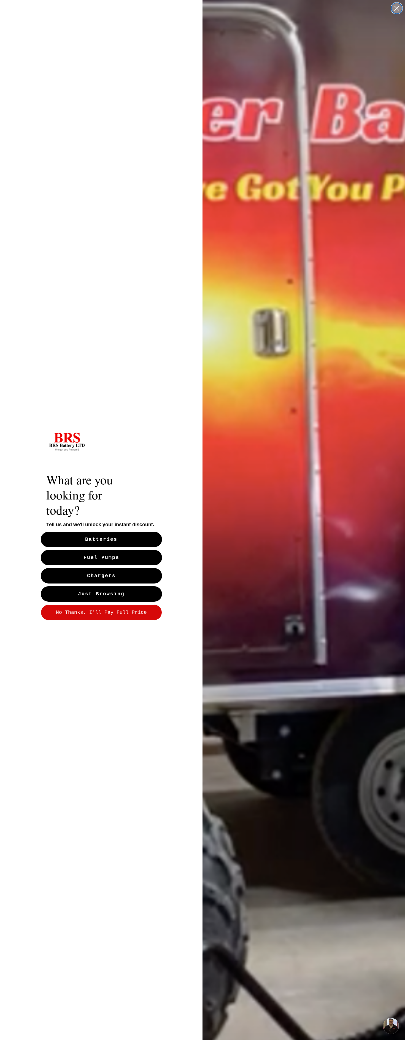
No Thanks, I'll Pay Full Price (101, 612)
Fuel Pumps (101, 557)
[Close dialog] (396, 8)
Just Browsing (101, 594)
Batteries (101, 539)
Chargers (101, 576)
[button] (391, 1026)
